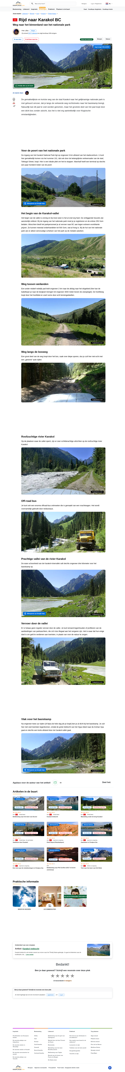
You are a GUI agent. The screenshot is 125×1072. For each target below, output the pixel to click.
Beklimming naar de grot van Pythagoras (56, 1036)
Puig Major (94, 1053)
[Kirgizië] (17, 814)
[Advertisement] (66, 133)
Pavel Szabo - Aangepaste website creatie (68, 1067)
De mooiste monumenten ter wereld (21, 1053)
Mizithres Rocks (95, 1047)
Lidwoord (26, 9)
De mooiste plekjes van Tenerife (19, 1057)
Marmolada (51, 1045)
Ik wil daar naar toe (31, 39)
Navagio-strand (95, 1050)
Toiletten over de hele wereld (77, 1048)
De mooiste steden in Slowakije (19, 1045)
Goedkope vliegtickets (94, 9)
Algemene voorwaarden (40, 1067)
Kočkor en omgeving (92, 865)
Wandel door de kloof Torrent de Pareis (56, 1041)
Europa (36, 1041)
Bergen (99, 39)
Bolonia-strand (95, 1041)
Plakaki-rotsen (95, 1038)
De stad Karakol (29, 840)
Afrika (36, 1035)
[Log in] (55, 783)
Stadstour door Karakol (20, 842)
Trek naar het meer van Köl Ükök (91, 868)
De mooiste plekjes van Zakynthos (19, 1041)
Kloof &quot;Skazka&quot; (55, 842)
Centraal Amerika (39, 1053)
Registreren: (98, 3)
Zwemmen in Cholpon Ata (89, 842)
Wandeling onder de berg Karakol (91, 816)
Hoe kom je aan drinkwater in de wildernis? (77, 1036)
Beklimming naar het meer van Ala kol (25, 816)
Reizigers (84, 3)
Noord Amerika (38, 1050)
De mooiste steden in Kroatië (21, 1049)
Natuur (108, 39)
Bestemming (17, 9)
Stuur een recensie (86, 39)
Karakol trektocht (52, 816)
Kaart (85, 9)
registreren (50, 995)
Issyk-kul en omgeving (58, 840)
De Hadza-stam (52, 1060)
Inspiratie (34, 9)
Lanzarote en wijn (74, 1045)
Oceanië (36, 1047)
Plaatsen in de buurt (63, 9)
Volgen (33, 30)
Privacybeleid (52, 1067)
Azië (14, 814)
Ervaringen (43, 9)
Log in (92, 3)
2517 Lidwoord (32, 33)
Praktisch (51, 9)
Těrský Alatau (22, 814)
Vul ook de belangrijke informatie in (75, 896)
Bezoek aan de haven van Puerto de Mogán (55, 1056)
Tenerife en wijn (74, 1053)
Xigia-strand (94, 1035)
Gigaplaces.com (18, 3)
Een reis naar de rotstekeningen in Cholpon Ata (28, 868)
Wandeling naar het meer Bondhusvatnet (55, 1048)
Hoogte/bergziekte (74, 1050)
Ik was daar (17, 39)
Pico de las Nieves (96, 1044)
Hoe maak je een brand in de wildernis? (77, 1041)
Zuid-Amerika (38, 1044)
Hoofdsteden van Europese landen (21, 1036)
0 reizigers (68, 981)
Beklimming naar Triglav (55, 1052)
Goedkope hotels (108, 9)
